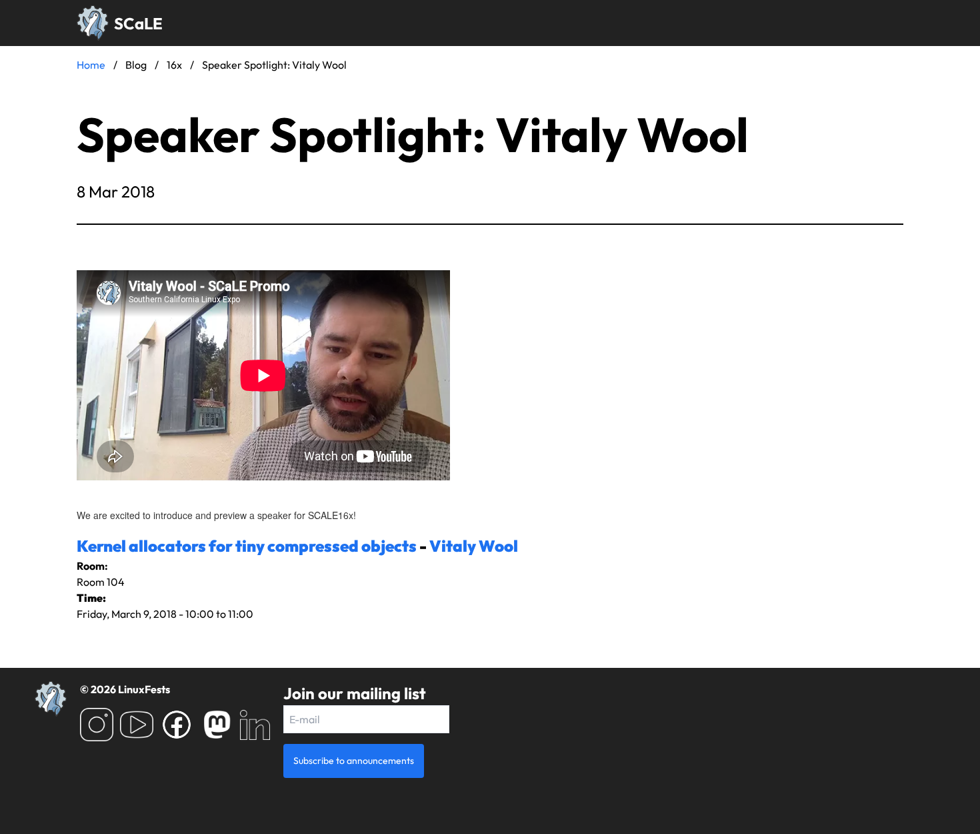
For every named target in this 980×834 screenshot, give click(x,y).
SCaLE (138, 23)
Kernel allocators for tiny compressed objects (247, 546)
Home (91, 64)
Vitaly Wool (473, 546)
